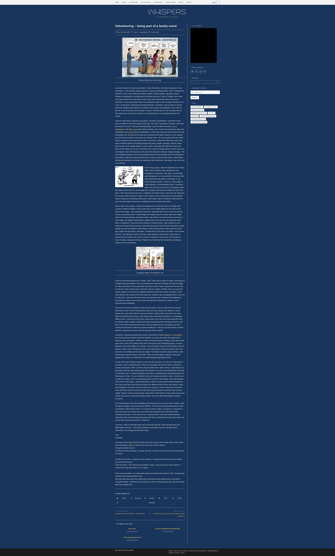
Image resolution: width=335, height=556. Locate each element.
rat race (211, 113)
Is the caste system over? (132, 537)
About (183, 553)
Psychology (183, 550)
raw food (195, 116)
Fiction (171, 553)
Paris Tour (132, 528)
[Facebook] (212, 2)
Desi (131, 442)
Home (170, 550)
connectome (177, 335)
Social (176, 550)
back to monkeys (197, 107)
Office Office (193, 550)
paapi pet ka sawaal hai (199, 113)
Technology (203, 550)
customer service (211, 107)
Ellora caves (133, 129)
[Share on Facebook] (196, 71)
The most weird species (207, 116)
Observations (212, 550)
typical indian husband (199, 122)
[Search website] (218, 3)
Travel (135, 32)
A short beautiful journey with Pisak (167, 528)
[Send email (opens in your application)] (214, 2)
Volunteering (143, 32)
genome (167, 335)
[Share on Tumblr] (205, 71)
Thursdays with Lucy (198, 119)
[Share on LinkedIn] (200, 71)
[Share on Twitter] (192, 71)
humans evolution (197, 110)
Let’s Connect (197, 25)
